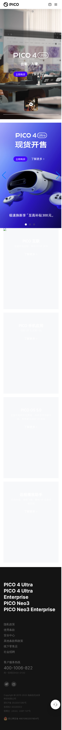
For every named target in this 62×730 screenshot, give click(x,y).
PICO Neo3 (16, 603)
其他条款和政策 (13, 640)
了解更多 (36, 74)
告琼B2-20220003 (13, 707)
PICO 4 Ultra (18, 585)
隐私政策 (9, 624)
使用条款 (9, 629)
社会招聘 (9, 652)
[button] (4, 175)
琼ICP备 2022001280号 (15, 702)
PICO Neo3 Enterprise (29, 609)
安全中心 (9, 635)
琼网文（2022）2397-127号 (17, 711)
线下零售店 (11, 646)
